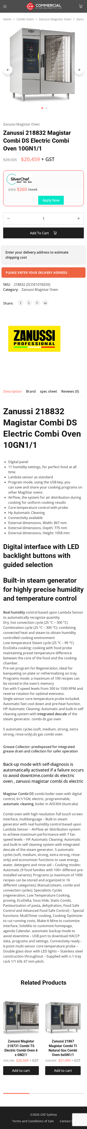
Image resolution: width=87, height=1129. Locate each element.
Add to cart (40, 233)
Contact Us (67, 1121)
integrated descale (52, 714)
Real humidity (14, 612)
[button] (21, 1070)
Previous (7, 70)
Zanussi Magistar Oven (55, 19)
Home (7, 19)
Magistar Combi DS (18, 793)
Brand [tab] (31, 391)
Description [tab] (12, 391)
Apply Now (51, 200)
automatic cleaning (18, 804)
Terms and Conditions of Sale (33, 1121)
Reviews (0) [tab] (70, 391)
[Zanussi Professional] (32, 339)
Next (79, 70)
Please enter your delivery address (36, 273)
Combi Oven (25, 19)
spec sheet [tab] (48, 391)
